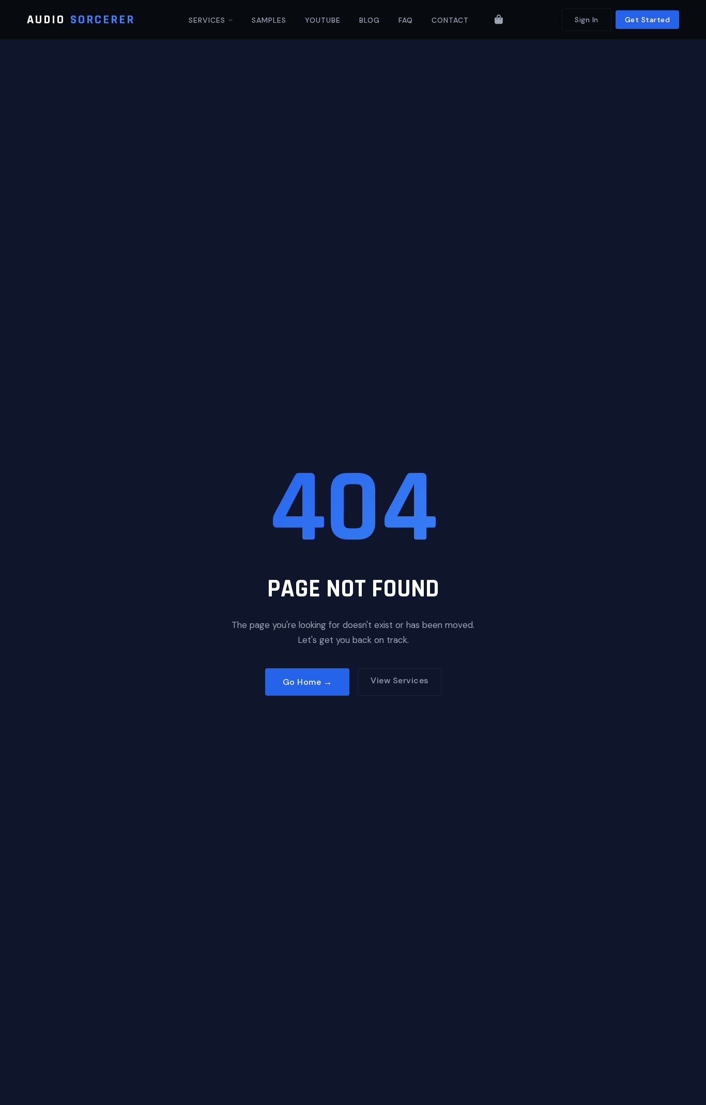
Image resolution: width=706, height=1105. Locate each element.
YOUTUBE (323, 20)
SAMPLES (269, 20)
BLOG (369, 20)
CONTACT (450, 20)
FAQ (405, 20)
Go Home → (307, 682)
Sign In (586, 19)
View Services (399, 680)
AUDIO (81, 19)
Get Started (647, 19)
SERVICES (208, 20)
